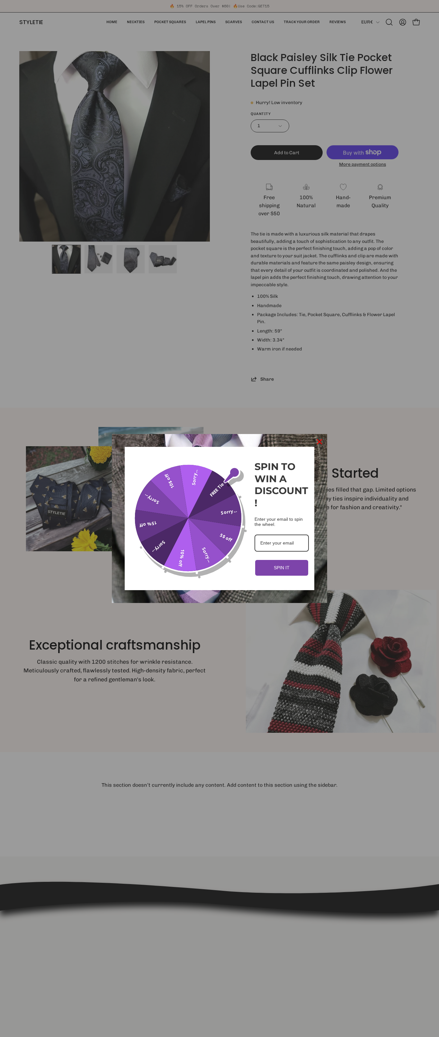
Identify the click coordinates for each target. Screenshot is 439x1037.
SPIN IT (282, 567)
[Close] (319, 441)
